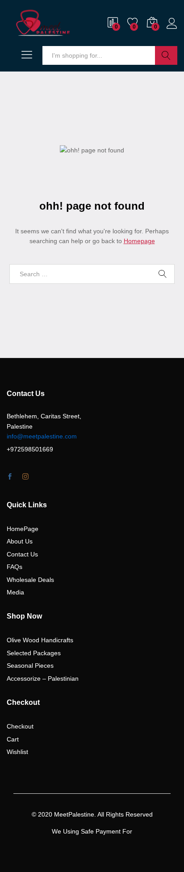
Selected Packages (34, 653)
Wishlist (17, 751)
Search (166, 55)
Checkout (20, 726)
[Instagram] (25, 477)
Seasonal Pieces (30, 665)
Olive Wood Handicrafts (40, 640)
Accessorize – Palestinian (43, 678)
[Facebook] (9, 477)
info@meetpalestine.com (42, 436)
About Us (20, 541)
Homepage (139, 240)
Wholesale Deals (30, 579)
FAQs (14, 566)
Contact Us (22, 554)
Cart (13, 739)
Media (15, 592)
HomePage (22, 528)
